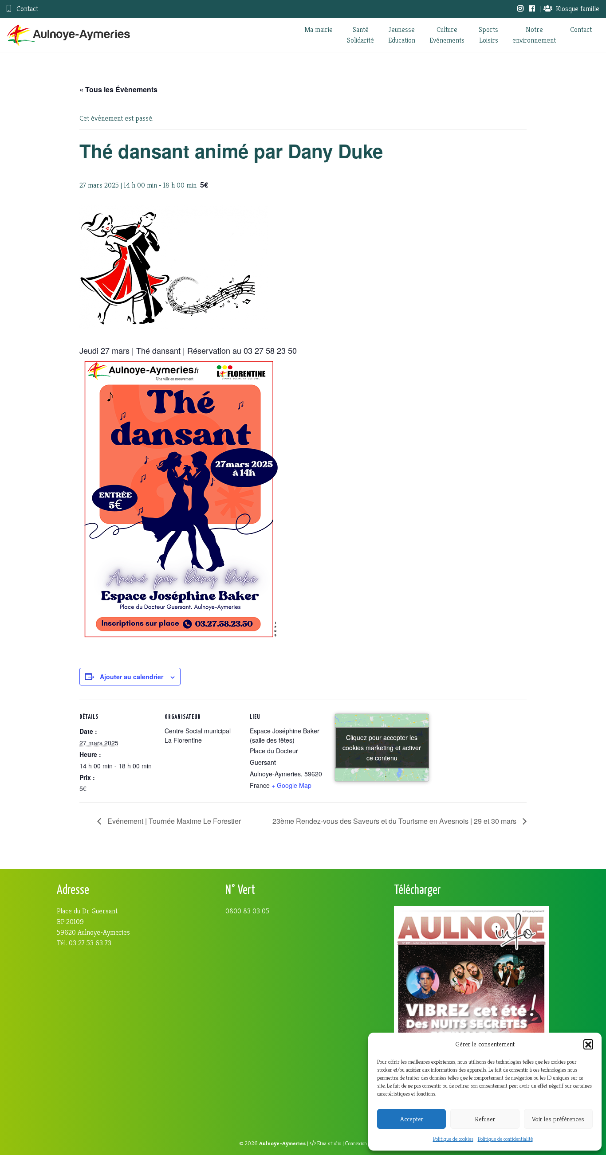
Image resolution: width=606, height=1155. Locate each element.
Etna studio (329, 1143)
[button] (588, 1044)
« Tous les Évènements (118, 89)
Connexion (356, 1143)
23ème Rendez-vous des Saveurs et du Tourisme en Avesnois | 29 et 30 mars (395, 821)
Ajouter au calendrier (131, 676)
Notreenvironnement (534, 35)
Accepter (411, 1119)
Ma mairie (318, 29)
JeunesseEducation (401, 35)
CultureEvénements (446, 35)
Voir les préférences (558, 1119)
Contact (26, 8)
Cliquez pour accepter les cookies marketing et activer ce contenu (381, 747)
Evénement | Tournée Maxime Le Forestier (173, 821)
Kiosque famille (577, 8)
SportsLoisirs (488, 35)
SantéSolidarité (360, 35)
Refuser (485, 1119)
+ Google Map (291, 785)
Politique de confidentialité (505, 1138)
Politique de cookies (453, 1138)
